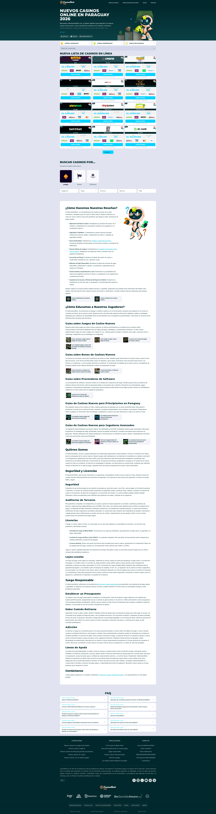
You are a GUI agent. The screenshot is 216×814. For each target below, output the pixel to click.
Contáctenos (146, 761)
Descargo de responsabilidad (145, 758)
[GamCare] (91, 796)
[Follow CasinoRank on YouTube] (146, 780)
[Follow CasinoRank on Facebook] (134, 780)
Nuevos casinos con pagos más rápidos (76, 745)
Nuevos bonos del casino (130, 2)
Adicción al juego (114, 758)
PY (61, 780)
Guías (144, 2)
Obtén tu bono (75, 74)
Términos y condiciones (120, 811)
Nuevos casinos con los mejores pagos (76, 758)
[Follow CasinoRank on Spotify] (150, 780)
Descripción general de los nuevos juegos (114, 748)
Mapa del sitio (142, 811)
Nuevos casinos (113, 2)
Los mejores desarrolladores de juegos (114, 761)
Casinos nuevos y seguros (76, 748)
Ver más (107, 152)
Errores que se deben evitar (114, 745)
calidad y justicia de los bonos (101, 241)
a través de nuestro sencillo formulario (111, 675)
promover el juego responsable (108, 584)
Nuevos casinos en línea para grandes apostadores (76, 751)
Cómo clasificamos (146, 751)
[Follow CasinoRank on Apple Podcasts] (154, 780)
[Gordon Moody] (105, 796)
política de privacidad (97, 811)
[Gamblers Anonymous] (78, 796)
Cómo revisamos (146, 748)
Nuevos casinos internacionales (115, 754)
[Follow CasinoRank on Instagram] (138, 780)
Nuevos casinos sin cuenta (76, 754)
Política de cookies (75, 811)
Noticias (153, 2)
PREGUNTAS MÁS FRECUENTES (146, 754)
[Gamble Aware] (128, 796)
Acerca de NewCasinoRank (145, 745)
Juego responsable (115, 751)
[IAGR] (70, 796)
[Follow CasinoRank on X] (142, 780)
